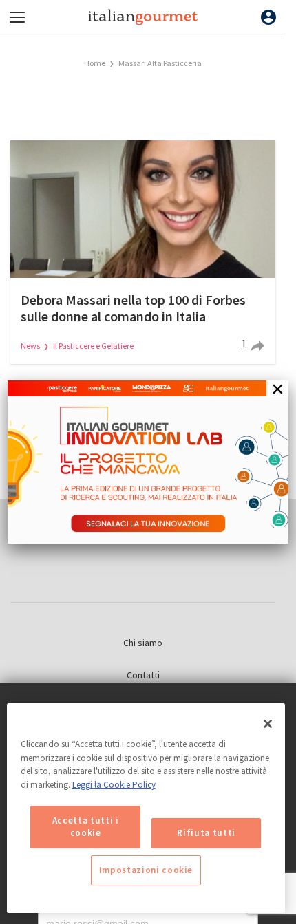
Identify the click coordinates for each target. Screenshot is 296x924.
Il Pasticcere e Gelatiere (93, 346)
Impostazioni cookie (146, 870)
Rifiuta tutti (206, 833)
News (31, 346)
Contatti (143, 675)
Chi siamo (142, 642)
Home (94, 63)
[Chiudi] (268, 724)
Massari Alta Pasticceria (160, 63)
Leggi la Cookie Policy (114, 785)
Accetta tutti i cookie (85, 827)
